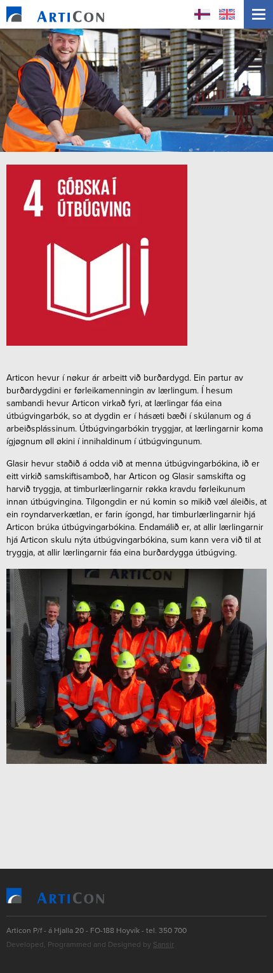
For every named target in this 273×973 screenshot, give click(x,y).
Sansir (163, 944)
